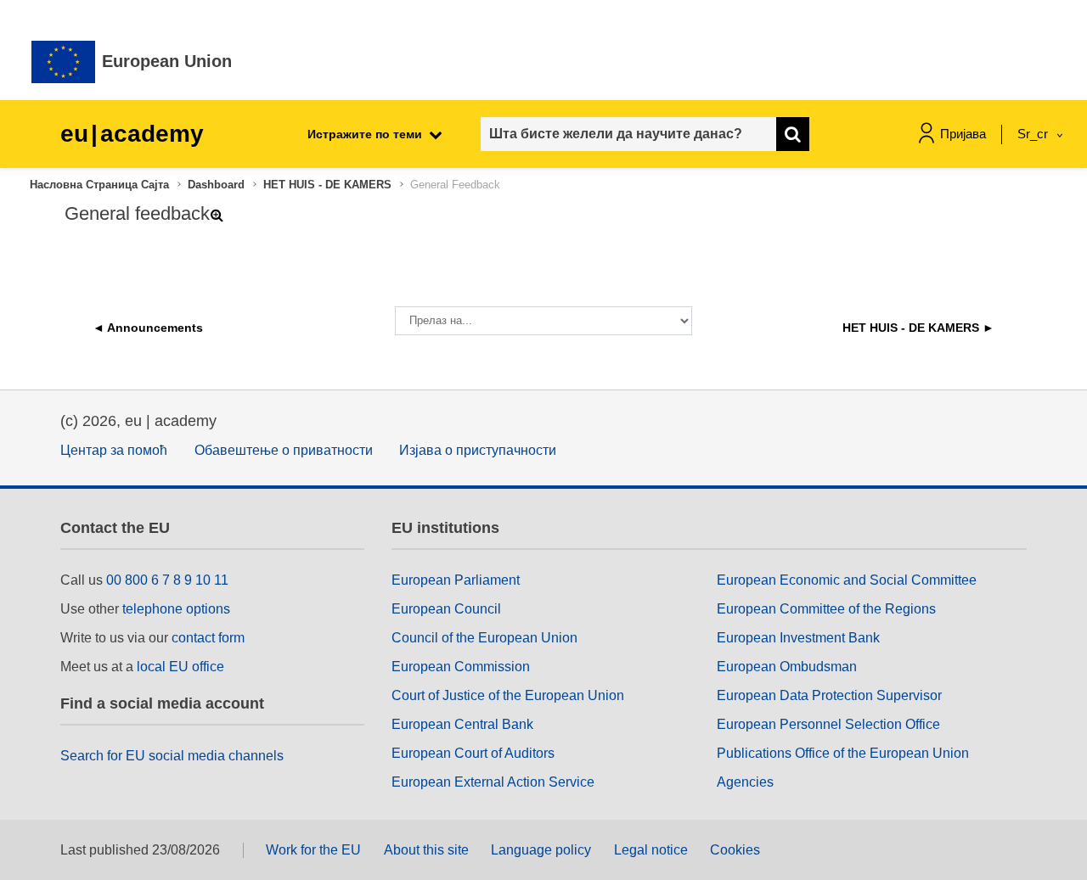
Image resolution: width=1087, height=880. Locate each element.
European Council (446, 609)
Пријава (963, 133)
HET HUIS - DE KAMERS (327, 184)
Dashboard (216, 184)
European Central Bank (462, 724)
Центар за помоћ (113, 450)
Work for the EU (313, 850)
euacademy (132, 134)
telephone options (176, 609)
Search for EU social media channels (172, 755)
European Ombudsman (787, 666)
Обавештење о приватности (283, 450)
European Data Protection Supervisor (829, 695)
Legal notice (651, 850)
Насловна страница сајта (99, 184)
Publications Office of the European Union (843, 753)
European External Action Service (492, 782)
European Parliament (455, 580)
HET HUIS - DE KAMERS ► (918, 327)
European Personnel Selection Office (828, 724)
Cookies (735, 850)
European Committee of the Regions (826, 609)
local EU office (180, 666)
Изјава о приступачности (477, 450)
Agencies (745, 782)
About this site (426, 850)
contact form (208, 638)
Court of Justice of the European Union (507, 695)
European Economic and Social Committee (847, 580)
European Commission (460, 666)
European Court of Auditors (473, 753)
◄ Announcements (148, 327)
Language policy (541, 850)
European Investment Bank (798, 638)
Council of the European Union (484, 638)
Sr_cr (1034, 133)
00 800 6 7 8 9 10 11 (167, 580)
